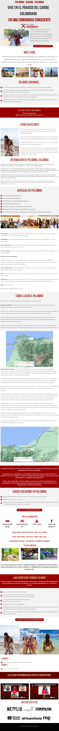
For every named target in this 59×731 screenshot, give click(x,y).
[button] (2, 222)
